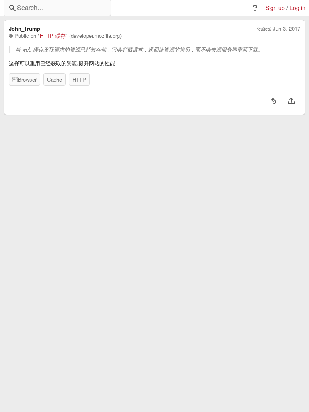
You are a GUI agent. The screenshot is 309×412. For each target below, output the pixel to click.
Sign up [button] (275, 8)
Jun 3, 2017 (286, 28)
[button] (255, 8)
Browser (24, 79)
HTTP (79, 79)
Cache (54, 79)
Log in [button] (297, 8)
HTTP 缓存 (53, 35)
